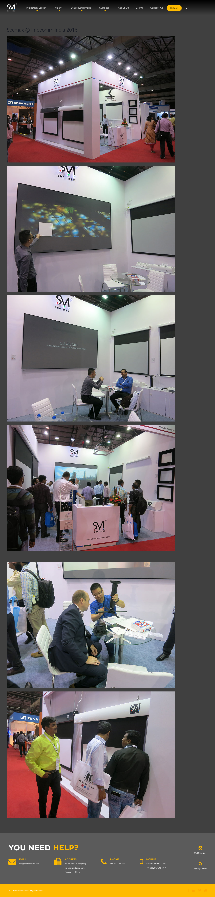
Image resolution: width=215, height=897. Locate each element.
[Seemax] (12, 7)
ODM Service (199, 853)
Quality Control (200, 869)
